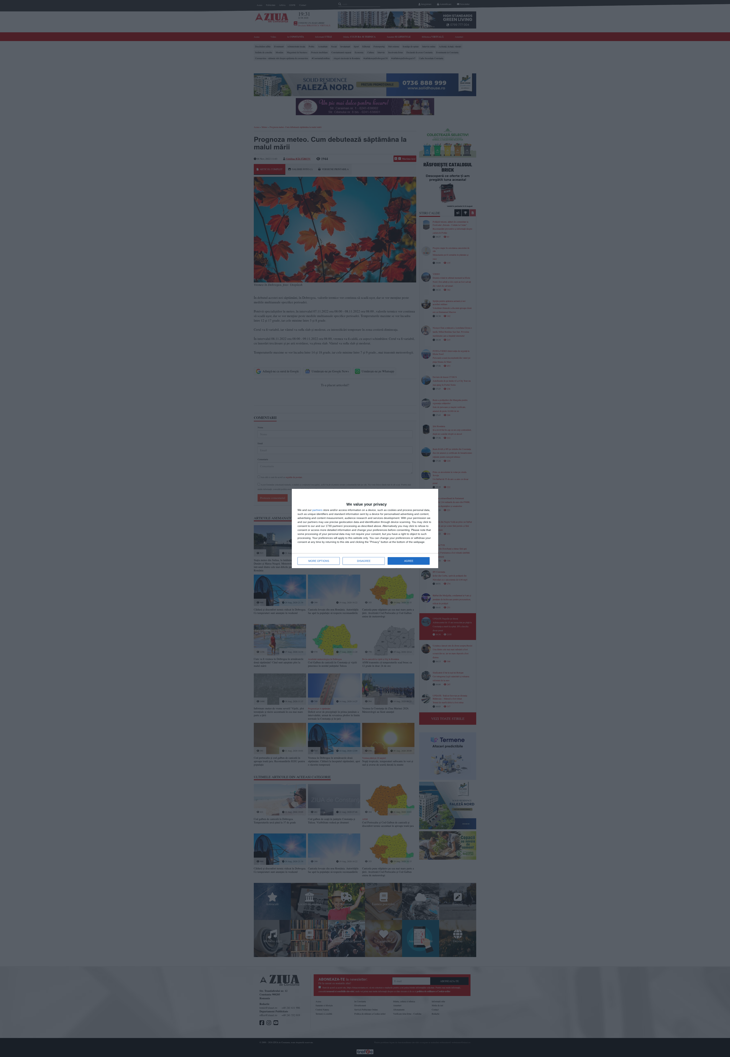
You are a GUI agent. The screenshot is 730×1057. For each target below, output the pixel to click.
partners (317, 510)
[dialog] (365, 528)
